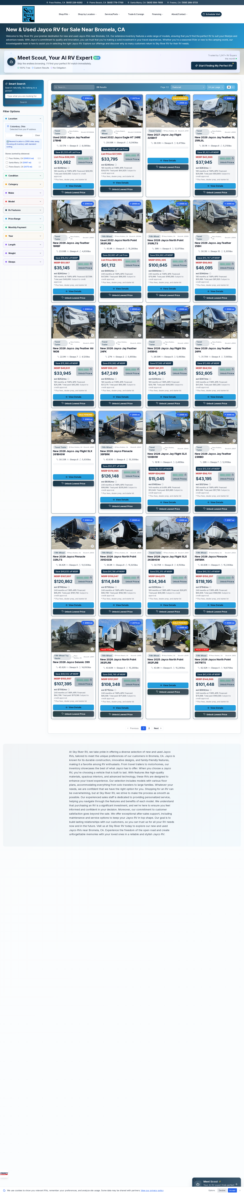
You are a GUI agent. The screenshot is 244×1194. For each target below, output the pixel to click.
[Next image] (92, 111)
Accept (232, 1190)
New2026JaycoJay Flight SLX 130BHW (167, 455)
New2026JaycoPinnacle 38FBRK (116, 453)
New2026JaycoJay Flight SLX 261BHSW (72, 453)
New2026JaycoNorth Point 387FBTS (213, 661)
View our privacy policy (152, 1190)
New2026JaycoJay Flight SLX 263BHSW (167, 558)
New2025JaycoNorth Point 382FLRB (165, 661)
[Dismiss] (194, 1180)
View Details (75, 186)
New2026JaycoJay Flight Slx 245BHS (167, 350)
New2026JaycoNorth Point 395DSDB (118, 558)
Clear (37, 135)
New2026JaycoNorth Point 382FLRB (118, 661)
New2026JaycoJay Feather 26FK (213, 350)
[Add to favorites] (92, 124)
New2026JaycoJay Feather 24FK (118, 350)
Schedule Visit (213, 14)
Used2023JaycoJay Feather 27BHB (71, 139)
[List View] (233, 87)
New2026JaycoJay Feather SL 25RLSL (215, 139)
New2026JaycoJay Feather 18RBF (71, 244)
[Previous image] (54, 111)
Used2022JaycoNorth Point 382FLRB (118, 242)
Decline (222, 1190)
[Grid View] (229, 87)
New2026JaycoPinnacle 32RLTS (69, 558)
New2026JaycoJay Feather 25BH (213, 244)
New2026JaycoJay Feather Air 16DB (73, 350)
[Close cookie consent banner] (240, 1190)
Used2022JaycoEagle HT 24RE (120, 137)
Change (19, 135)
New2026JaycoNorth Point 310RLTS (166, 242)
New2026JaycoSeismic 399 (71, 662)
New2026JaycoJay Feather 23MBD (213, 455)
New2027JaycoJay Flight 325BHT (164, 136)
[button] (122, 62)
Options (211, 1190)
